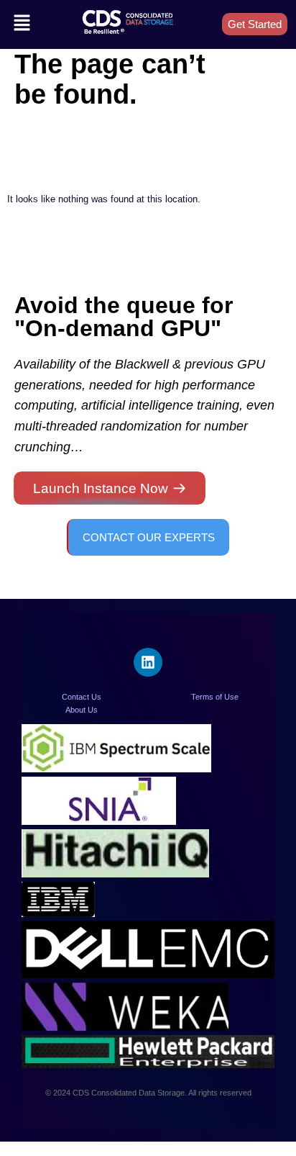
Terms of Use (215, 696)
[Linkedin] (148, 662)
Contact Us (81, 696)
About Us (81, 709)
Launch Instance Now (100, 488)
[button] (21, 24)
